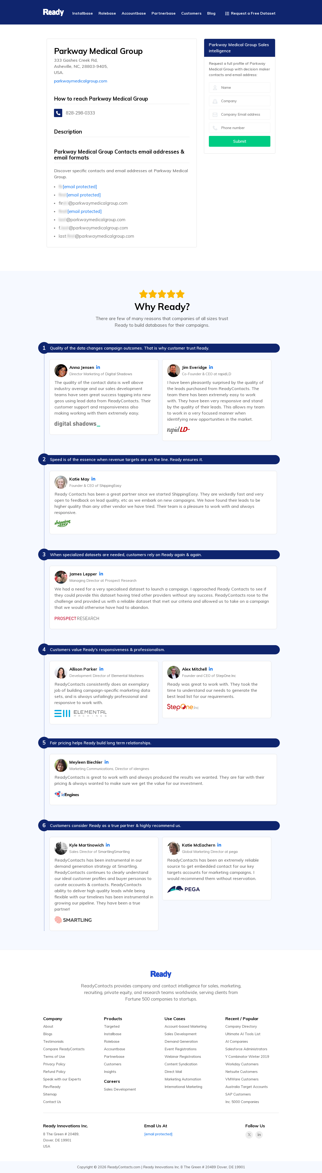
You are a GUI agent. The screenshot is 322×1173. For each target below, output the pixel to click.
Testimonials (53, 1041)
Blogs (47, 1034)
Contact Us (52, 1102)
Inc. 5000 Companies (242, 1102)
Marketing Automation (183, 1079)
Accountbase (114, 1049)
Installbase (112, 1034)
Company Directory (241, 1026)
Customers (112, 1064)
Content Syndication (181, 1064)
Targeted (112, 1026)
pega (233, 851)
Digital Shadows (118, 374)
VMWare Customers (242, 1079)
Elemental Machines (127, 675)
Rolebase (112, 1041)
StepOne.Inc (226, 675)
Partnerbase (114, 1056)
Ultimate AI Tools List (242, 1034)
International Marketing (183, 1086)
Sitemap (50, 1094)
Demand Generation (181, 1041)
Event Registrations (181, 1049)
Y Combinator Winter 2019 (247, 1056)
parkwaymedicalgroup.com (80, 81)
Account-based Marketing (185, 1026)
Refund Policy (54, 1071)
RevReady (52, 1086)
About (48, 1026)
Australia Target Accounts (246, 1086)
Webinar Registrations (183, 1056)
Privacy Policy (54, 1064)
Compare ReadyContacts (64, 1049)
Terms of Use (54, 1056)
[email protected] (80, 186)
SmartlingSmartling (114, 851)
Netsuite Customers (241, 1071)
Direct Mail (173, 1071)
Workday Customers (242, 1064)
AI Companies (236, 1041)
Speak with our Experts (62, 1079)
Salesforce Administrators (246, 1049)
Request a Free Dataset (253, 13)
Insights (110, 1071)
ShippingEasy (110, 485)
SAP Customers (238, 1094)
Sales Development (120, 1089)
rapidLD (224, 374)
